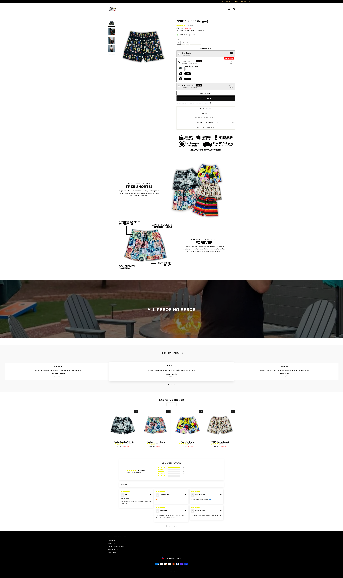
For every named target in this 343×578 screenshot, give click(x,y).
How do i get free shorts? (206, 127)
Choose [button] (188, 73)
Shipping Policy (112, 543)
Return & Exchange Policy (116, 546)
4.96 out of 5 (141, 470)
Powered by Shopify (171, 571)
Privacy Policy (112, 552)
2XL (198, 42)
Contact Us (111, 540)
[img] (125, 491)
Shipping (187, 30)
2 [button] (169, 526)
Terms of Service (113, 549)
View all (171, 404)
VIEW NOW (123, 438)
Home (161, 9)
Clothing (168, 9)
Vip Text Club (179, 9)
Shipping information (205, 118)
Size (179, 39)
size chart (206, 113)
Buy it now (206, 98)
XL (192, 42)
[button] (181, 26)
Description (206, 108)
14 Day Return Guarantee (205, 122)
